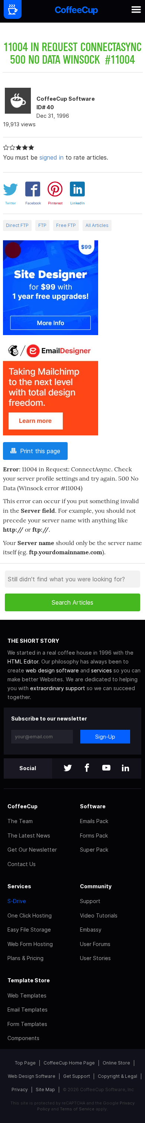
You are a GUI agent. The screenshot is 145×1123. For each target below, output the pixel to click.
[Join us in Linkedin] (126, 768)
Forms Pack (94, 835)
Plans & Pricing (25, 958)
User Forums (95, 944)
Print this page (38, 451)
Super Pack (94, 849)
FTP (42, 225)
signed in (51, 157)
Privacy (20, 1089)
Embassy (91, 929)
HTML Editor (22, 661)
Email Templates (27, 1009)
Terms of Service (77, 1109)
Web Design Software (31, 1076)
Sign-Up (105, 736)
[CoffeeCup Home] (76, 11)
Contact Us (21, 864)
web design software (52, 670)
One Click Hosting (29, 915)
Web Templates (26, 995)
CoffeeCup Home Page (69, 1063)
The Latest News (28, 835)
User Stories (95, 958)
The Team (20, 821)
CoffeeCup (22, 806)
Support (90, 901)
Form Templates (27, 1024)
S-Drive (16, 901)
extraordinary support (57, 688)
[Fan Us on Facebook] (87, 768)
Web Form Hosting (30, 944)
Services (19, 886)
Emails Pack (94, 821)
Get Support (76, 1076)
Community (96, 886)
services (101, 670)
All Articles (97, 225)
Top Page (25, 1063)
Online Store (116, 1063)
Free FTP (66, 225)
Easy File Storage (29, 929)
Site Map (45, 1089)
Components (23, 1038)
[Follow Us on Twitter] (68, 768)
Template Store (28, 980)
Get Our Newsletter (32, 849)
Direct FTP (17, 225)
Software (93, 806)
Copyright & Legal (117, 1076)
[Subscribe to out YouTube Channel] (106, 768)
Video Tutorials (98, 915)
